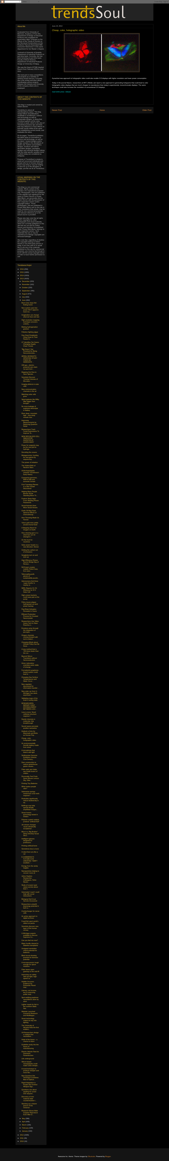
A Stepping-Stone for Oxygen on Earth (29, 529)
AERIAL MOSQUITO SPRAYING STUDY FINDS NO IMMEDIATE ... (29, 359)
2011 (22, 1138)
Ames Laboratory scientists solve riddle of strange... (30, 665)
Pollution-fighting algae (29, 332)
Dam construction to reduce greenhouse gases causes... (29, 764)
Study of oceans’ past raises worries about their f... (29, 887)
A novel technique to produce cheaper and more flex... (30, 1071)
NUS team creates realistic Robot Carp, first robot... (29, 569)
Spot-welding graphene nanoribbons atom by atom (30, 999)
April (24, 1121)
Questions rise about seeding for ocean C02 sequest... (29, 1091)
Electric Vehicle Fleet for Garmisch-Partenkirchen (30, 1053)
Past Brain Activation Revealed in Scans (29, 610)
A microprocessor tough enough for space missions (30, 964)
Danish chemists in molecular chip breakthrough (28, 721)
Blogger (108, 1156)
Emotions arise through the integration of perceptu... (29, 630)
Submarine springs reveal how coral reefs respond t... (30, 793)
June (24, 300)
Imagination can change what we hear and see (30, 316)
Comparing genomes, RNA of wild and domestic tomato (29, 479)
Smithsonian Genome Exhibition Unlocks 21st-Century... (29, 757)
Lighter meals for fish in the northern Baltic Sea (30, 1006)
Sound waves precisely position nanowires (29, 727)
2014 (22, 275)
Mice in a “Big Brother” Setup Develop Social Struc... (30, 833)
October (25, 287)
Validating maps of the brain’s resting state (29, 699)
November (26, 284)
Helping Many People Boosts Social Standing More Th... (29, 493)
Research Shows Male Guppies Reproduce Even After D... (29, 1112)
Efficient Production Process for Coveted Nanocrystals (29, 616)
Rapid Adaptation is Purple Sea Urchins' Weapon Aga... (29, 1084)
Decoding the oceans (29, 452)
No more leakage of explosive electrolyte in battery (29, 408)
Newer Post (57, 110)
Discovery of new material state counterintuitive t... (29, 1098)
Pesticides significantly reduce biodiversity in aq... (30, 800)
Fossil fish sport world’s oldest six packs (29, 922)
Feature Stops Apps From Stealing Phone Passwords (30, 500)
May (24, 1118)
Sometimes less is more (30, 849)
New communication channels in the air (29, 390)
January (25, 1131)
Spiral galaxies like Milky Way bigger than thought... (30, 401)
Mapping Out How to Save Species (28, 373)
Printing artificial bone (29, 846)
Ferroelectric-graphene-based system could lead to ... (30, 672)
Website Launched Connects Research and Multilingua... (29, 1013)
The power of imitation (29, 462)
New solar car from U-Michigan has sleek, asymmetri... (29, 693)
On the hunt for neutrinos (27, 541)
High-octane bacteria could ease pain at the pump (30, 597)
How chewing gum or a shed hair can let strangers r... (29, 535)
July (23, 297)
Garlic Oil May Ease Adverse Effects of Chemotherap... (28, 512)
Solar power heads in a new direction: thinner (30, 546)
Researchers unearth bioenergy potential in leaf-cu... (30, 906)
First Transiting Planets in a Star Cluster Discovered (29, 486)
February (25, 1128)
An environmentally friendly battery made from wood (30, 745)
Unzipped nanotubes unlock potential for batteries (29, 950)
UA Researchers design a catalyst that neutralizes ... (30, 1034)
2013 (22, 278)
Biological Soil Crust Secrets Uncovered (29, 900)
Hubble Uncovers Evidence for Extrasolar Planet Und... (28, 984)
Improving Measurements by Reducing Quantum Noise (29, 423)
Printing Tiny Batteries (29, 783)
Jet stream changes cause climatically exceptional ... (28, 826)
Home (102, 110)
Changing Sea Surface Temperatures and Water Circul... (29, 679)
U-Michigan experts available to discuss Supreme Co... (29, 935)
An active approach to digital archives (29, 917)
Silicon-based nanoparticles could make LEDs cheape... (30, 1064)
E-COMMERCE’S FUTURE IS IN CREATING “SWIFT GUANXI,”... (29, 860)
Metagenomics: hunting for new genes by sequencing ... (30, 457)
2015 (22, 272)
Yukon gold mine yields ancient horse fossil (29, 524)
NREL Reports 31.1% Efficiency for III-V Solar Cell (29, 590)
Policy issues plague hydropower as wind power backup (29, 604)
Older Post (147, 110)
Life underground (27, 1058)
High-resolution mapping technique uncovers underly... (30, 322)
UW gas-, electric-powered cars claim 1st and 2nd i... (29, 367)
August (24, 294)
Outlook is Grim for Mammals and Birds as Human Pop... (29, 733)
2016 (22, 269)
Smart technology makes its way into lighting (29, 1020)
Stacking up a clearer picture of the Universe (29, 1105)
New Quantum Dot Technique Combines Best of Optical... (30, 1078)
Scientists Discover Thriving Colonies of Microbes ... (29, 379)
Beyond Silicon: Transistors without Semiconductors (29, 658)
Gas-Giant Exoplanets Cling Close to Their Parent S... (29, 337)
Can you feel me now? (29, 940)
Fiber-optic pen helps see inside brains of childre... (29, 771)
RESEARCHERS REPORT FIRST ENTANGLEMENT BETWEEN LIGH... (29, 706)
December (26, 281)
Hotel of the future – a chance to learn (29, 1040)
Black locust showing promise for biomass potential (29, 957)
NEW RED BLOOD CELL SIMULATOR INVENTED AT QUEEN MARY (30, 439)
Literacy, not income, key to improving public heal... (29, 992)
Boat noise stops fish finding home (29, 304)
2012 (22, 1135)
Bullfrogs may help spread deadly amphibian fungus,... (29, 807)
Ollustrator (91, 1156)
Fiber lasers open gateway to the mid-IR (30, 970)
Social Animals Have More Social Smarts (29, 506)
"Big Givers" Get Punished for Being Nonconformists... (29, 351)
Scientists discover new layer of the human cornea (29, 928)
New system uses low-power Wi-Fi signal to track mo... (30, 310)
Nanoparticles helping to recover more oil (30, 872)
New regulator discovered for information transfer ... (30, 686)
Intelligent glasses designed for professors (27, 841)
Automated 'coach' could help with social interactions (30, 894)
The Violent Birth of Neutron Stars (28, 466)
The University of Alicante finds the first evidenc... (30, 1027)
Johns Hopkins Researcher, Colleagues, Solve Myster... (28, 879)
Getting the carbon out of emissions (29, 551)
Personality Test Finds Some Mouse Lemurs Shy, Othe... (30, 778)
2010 (22, 1141)
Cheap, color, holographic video (28, 739)
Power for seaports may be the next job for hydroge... (30, 447)
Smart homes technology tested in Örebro (29, 814)
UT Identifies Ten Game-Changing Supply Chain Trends (30, 344)
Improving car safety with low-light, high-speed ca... (29, 976)
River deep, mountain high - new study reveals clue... (29, 415)
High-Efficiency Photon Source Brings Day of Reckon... (30, 562)
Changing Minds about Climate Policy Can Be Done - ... (30, 644)
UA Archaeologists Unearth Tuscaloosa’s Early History (30, 472)
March (24, 1125)
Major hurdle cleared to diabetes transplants (29, 944)
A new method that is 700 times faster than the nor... (30, 651)
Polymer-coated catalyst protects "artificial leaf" (30, 820)
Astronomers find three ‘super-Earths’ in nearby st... (29, 583)
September (26, 291)
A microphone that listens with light (28, 751)
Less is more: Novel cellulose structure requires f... (28, 714)
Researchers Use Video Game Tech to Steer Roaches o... (30, 623)
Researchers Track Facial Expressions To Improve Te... (30, 431)
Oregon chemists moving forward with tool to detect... (29, 637)
